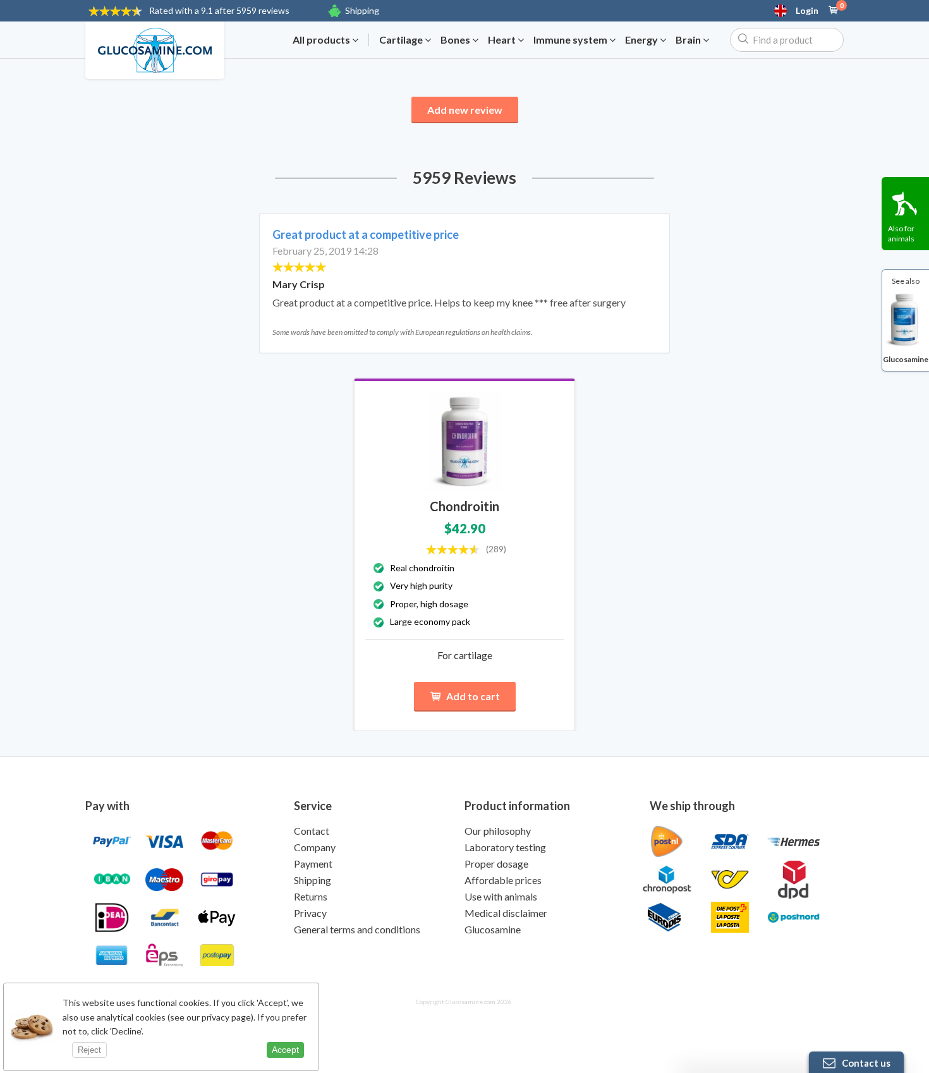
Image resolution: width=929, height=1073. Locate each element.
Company (315, 847)
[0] (833, 11)
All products (322, 40)
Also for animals (901, 233)
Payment (313, 864)
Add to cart (473, 696)
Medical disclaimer (505, 913)
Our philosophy (497, 831)
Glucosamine (492, 929)
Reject (89, 1050)
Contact (311, 831)
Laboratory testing (505, 847)
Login (807, 10)
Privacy (310, 913)
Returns (310, 896)
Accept (285, 1050)
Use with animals (500, 896)
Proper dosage (496, 864)
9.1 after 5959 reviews (219, 10)
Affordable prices (503, 880)
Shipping (362, 10)
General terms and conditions (357, 929)
